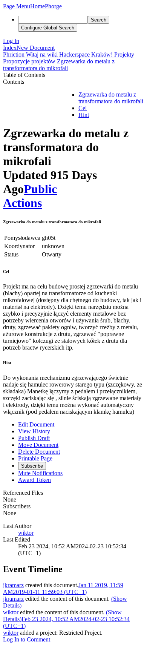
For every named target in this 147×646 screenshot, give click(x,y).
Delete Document (39, 451)
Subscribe (32, 466)
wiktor (26, 532)
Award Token (34, 480)
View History (34, 431)
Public (40, 189)
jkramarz (13, 585)
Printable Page (35, 458)
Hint (83, 115)
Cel (82, 108)
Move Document (38, 445)
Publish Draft (34, 438)
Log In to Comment (26, 639)
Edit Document (36, 424)
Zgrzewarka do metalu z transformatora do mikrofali (110, 97)
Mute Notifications (40, 473)
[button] (16, 6)
